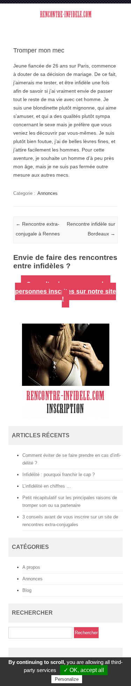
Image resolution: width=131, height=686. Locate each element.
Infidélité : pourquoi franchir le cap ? (58, 474)
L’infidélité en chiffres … (46, 486)
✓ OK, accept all (84, 670)
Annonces (47, 193)
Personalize (67, 679)
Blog (26, 590)
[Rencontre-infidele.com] (65, 18)
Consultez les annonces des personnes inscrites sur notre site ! (65, 291)
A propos (31, 567)
